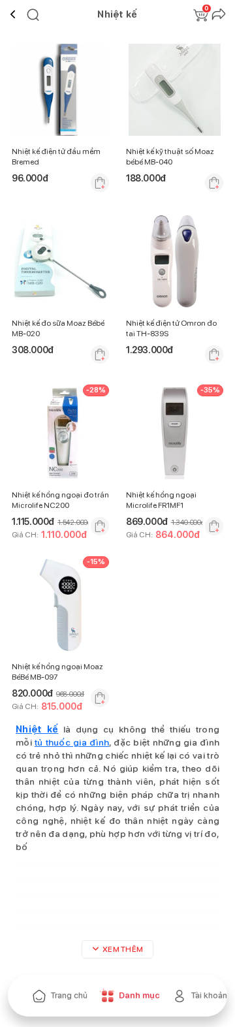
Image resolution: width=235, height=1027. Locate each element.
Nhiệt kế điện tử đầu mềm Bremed (56, 156)
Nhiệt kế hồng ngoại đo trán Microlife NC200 (60, 500)
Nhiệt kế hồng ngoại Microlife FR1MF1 (161, 500)
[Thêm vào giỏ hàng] (100, 183)
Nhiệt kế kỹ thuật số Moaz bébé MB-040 (170, 156)
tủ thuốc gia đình (72, 742)
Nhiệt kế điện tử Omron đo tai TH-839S (171, 328)
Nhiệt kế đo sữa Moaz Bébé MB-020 (58, 328)
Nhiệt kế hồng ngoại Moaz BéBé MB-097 (57, 672)
